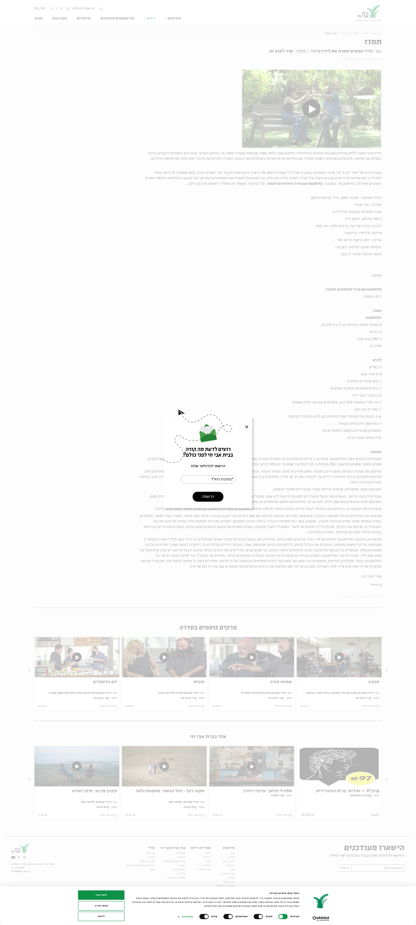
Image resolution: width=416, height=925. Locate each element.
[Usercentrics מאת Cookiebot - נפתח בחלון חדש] (321, 918)
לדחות (101, 916)
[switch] (259, 916)
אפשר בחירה (101, 906)
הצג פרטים (187, 917)
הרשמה (208, 497)
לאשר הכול (101, 895)
